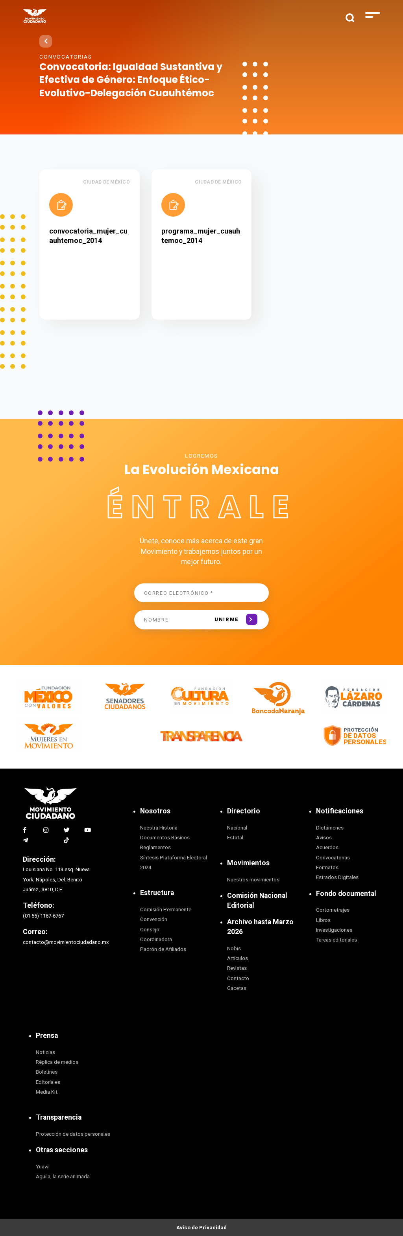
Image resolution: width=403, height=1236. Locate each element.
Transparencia (58, 1117)
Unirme (226, 619)
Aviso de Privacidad (201, 1227)
